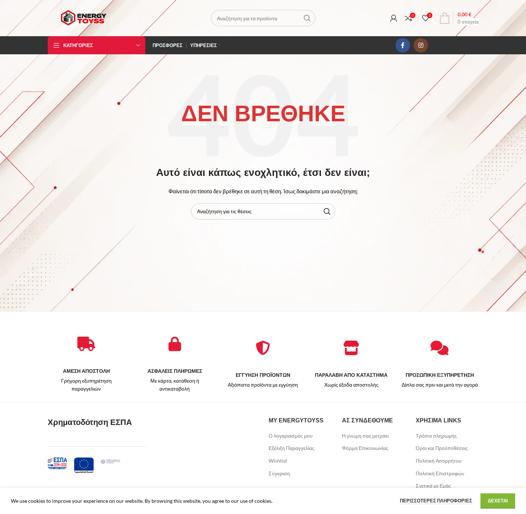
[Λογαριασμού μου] (393, 18)
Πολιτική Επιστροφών (440, 473)
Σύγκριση (279, 473)
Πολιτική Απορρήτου (439, 461)
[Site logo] (83, 17)
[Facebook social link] (402, 45)
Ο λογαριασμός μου (291, 436)
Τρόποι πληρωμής (436, 436)
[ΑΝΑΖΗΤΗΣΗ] (307, 18)
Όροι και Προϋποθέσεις (442, 448)
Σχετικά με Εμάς (433, 486)
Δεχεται (498, 501)
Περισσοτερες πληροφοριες (436, 501)
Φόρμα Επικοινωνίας (365, 448)
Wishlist (278, 461)
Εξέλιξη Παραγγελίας (292, 448)
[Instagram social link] (421, 45)
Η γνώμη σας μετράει (365, 436)
